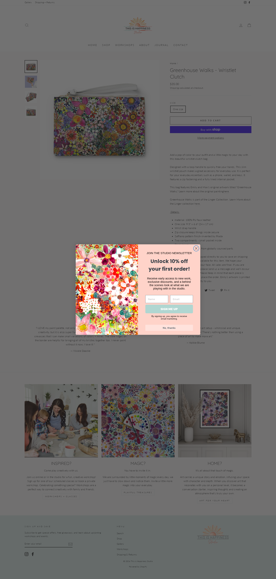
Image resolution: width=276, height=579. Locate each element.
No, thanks (169, 328)
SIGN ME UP (169, 309)
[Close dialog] (196, 248)
